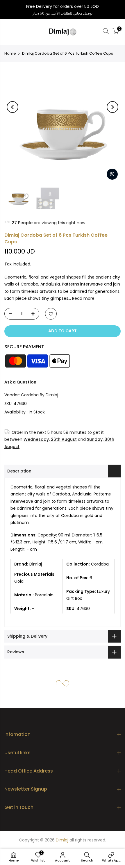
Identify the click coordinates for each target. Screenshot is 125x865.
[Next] (112, 107)
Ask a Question (20, 382)
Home (10, 53)
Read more (82, 298)
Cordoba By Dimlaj (39, 395)
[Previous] (12, 107)
